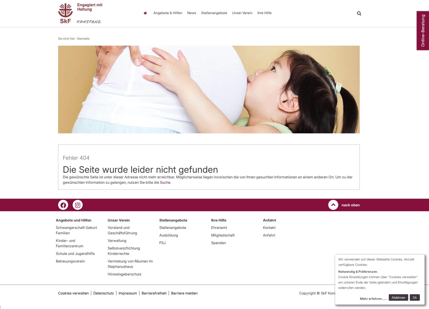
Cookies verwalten (73, 293)
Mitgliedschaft (223, 235)
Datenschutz (103, 293)
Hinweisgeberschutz (125, 274)
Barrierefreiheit (154, 293)
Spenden (218, 243)
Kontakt (269, 227)
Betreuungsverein (70, 261)
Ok (415, 297)
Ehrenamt (219, 227)
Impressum (128, 293)
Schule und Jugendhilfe (75, 253)
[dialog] (380, 280)
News (191, 13)
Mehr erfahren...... (373, 298)
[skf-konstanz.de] (96, 13)
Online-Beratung (423, 31)
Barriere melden (184, 293)
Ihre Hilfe (264, 13)
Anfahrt (269, 235)
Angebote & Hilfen (168, 13)
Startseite (146, 13)
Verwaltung (117, 240)
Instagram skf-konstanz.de (78, 205)
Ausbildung (168, 235)
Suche (165, 182)
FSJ (162, 243)
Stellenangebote (214, 13)
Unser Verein (242, 13)
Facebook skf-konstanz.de (63, 205)
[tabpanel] (209, 89)
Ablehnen (398, 297)
